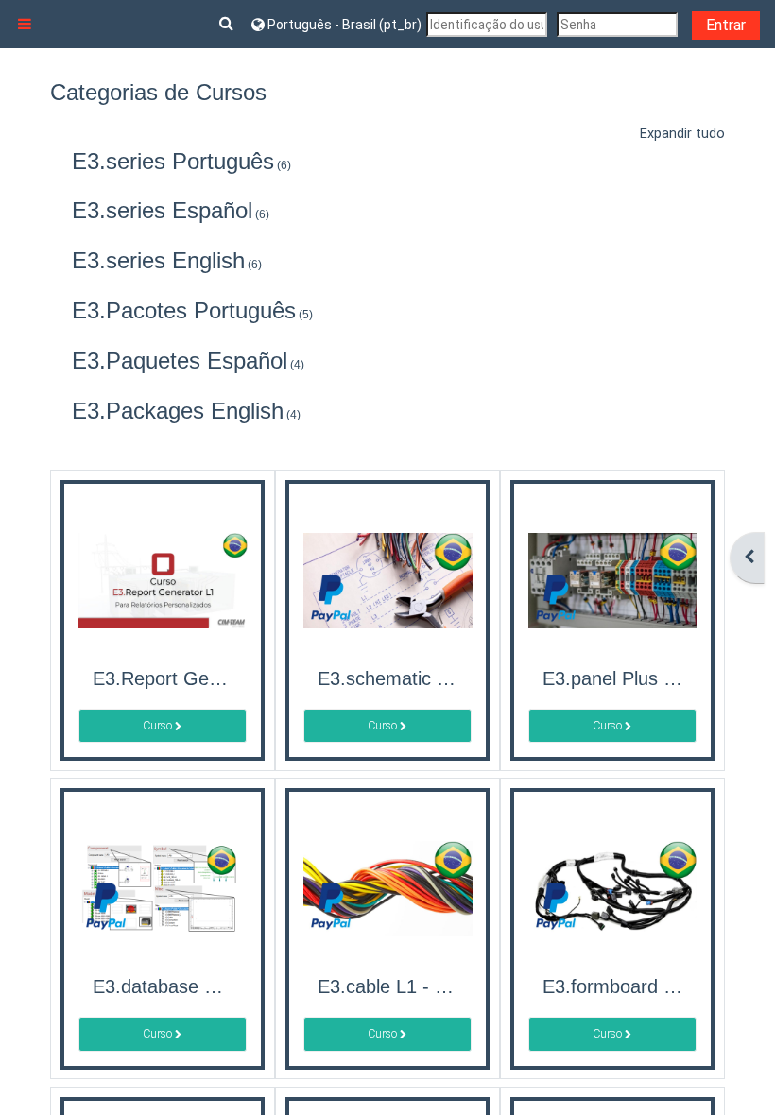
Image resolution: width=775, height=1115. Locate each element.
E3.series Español (162, 210)
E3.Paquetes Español (179, 360)
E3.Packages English (178, 410)
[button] (227, 24)
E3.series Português (173, 161)
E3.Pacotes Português (184, 310)
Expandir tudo (682, 134)
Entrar (726, 25)
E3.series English (158, 260)
